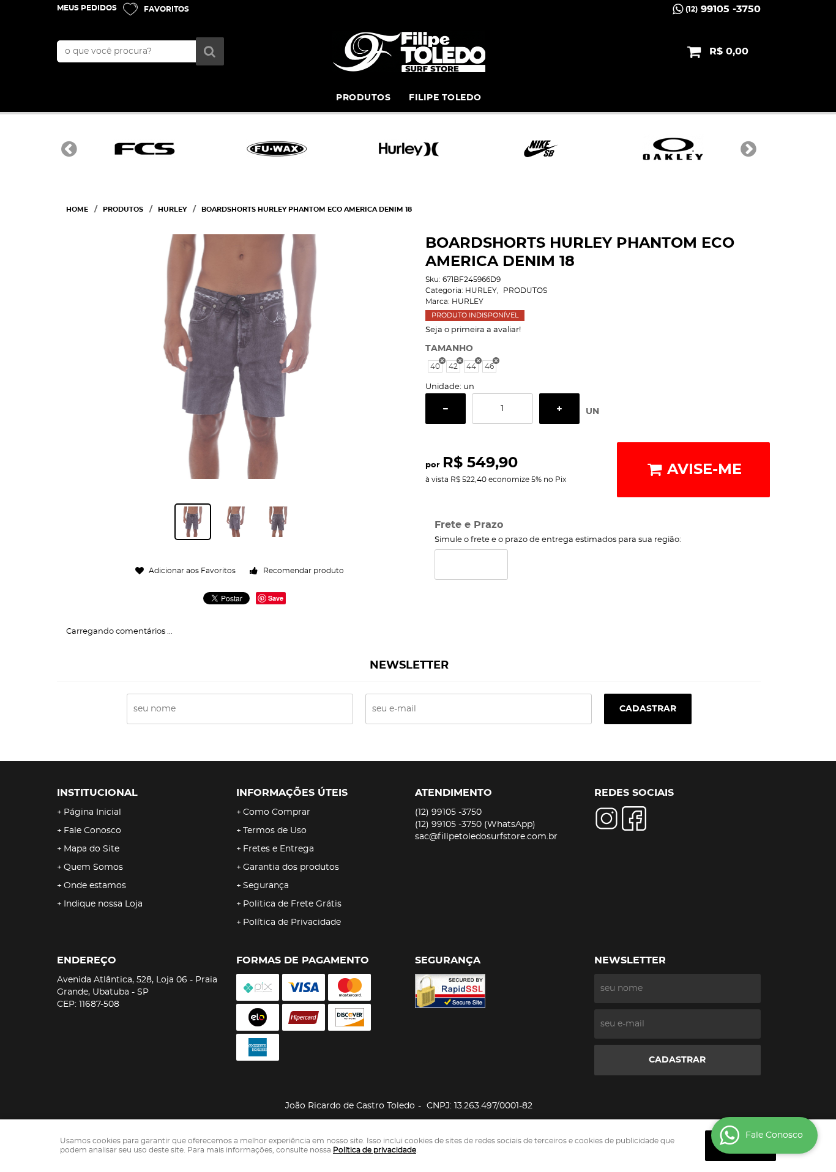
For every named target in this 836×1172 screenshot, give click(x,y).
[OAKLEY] (673, 148)
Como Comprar (276, 812)
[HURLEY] (409, 148)
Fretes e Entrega (278, 849)
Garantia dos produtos (291, 867)
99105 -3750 (723, 9)
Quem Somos (93, 867)
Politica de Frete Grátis (292, 904)
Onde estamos (95, 885)
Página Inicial (92, 812)
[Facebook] (634, 818)
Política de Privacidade (292, 922)
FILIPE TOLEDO (445, 98)
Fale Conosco (92, 830)
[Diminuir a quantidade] (445, 408)
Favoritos (166, 9)
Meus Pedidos (87, 8)
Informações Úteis (292, 793)
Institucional (97, 793)
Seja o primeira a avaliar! (473, 330)
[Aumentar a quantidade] (559, 408)
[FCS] (144, 148)
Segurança (266, 885)
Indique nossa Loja (103, 904)
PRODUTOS (363, 98)
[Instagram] (606, 818)
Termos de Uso (275, 830)
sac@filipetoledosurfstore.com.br (486, 837)
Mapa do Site (91, 849)
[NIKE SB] (541, 148)
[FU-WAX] (277, 148)
